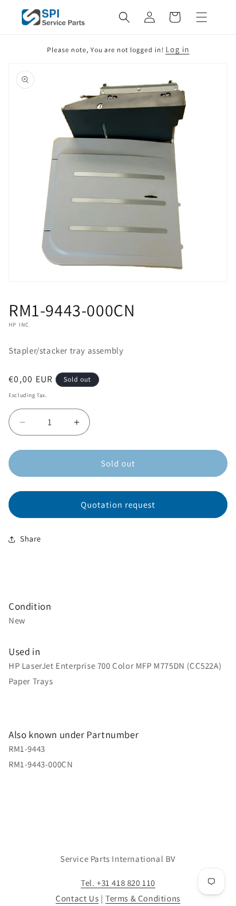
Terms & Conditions (142, 898)
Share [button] (30, 539)
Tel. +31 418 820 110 (118, 882)
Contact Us (77, 898)
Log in (178, 49)
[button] (124, 17)
